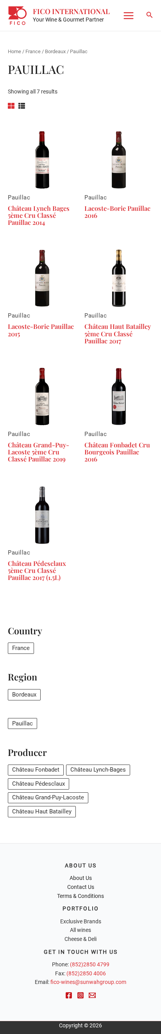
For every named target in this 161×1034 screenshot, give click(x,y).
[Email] (92, 995)
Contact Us (80, 887)
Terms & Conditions (80, 896)
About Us (81, 878)
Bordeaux (55, 51)
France (33, 51)
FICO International (71, 11)
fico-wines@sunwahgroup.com (88, 982)
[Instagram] (80, 995)
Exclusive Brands (80, 921)
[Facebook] (68, 995)
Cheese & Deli (80, 939)
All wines (80, 930)
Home (14, 51)
